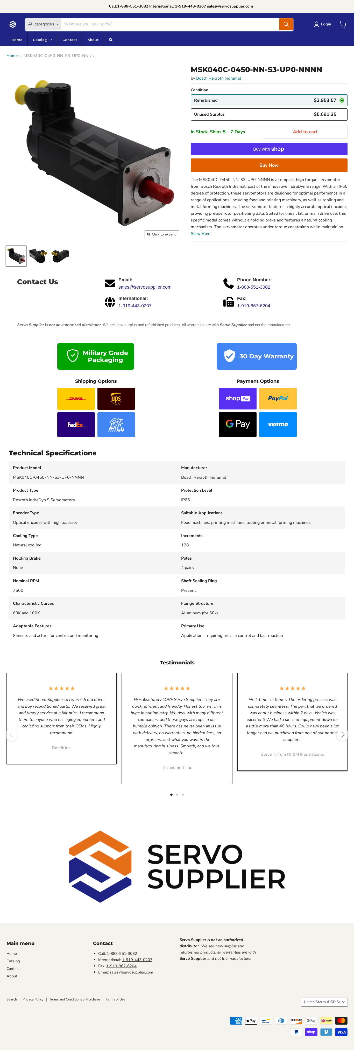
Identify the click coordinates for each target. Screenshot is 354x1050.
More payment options (269, 165)
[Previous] (11, 734)
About (11, 976)
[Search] (286, 24)
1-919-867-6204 (253, 305)
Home (12, 55)
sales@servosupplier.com (145, 287)
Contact (13, 968)
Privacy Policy (33, 999)
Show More (200, 233)
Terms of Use (115, 999)
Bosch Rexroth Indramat (218, 78)
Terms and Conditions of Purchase (74, 999)
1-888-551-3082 (253, 287)
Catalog (13, 961)
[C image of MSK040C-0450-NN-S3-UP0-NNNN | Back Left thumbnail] (38, 256)
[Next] (342, 734)
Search (11, 999)
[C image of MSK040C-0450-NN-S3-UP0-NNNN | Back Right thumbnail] (60, 256)
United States (322, 1001)
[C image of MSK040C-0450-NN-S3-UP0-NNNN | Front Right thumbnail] (16, 256)
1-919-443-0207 (135, 305)
